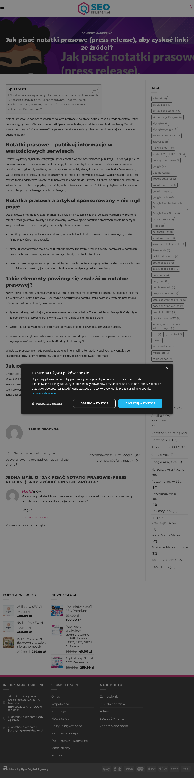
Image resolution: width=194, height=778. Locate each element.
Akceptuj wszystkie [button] (140, 403)
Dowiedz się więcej (44, 393)
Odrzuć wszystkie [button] (94, 403)
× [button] (166, 368)
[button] (47, 403)
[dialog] (97, 389)
